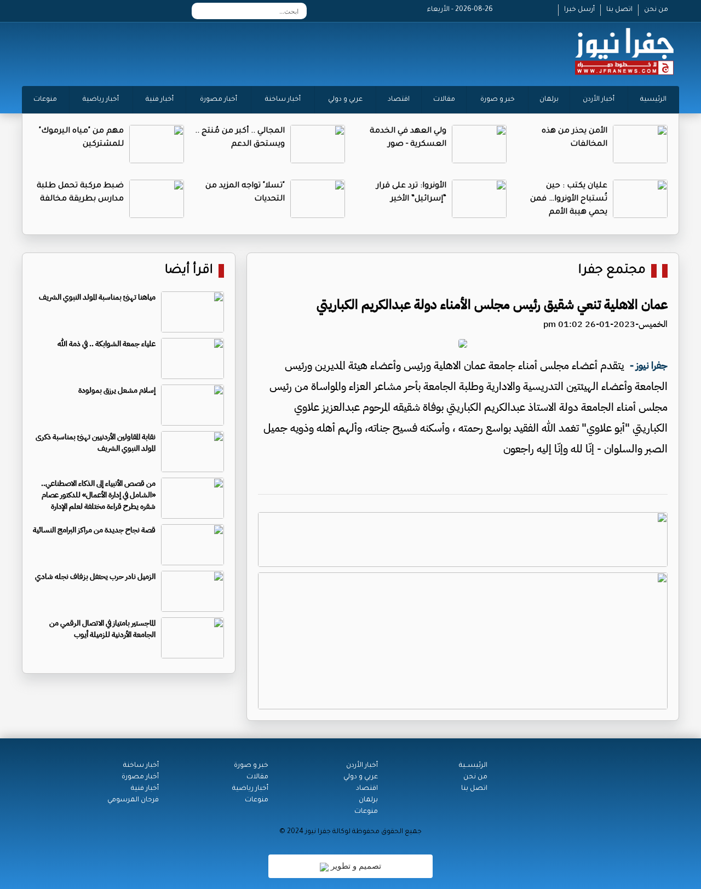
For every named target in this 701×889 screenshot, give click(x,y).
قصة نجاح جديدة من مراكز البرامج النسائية (94, 530)
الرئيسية (653, 100)
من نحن (656, 10)
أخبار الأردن (598, 100)
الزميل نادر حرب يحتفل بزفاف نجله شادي (95, 576)
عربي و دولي (345, 100)
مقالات (444, 100)
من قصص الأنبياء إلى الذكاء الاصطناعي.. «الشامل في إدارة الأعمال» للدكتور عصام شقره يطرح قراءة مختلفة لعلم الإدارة (98, 495)
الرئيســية (473, 766)
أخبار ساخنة (283, 100)
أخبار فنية (160, 100)
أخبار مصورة (218, 100)
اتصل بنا (619, 10)
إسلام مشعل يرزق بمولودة (117, 390)
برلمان (549, 100)
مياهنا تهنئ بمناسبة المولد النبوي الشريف (97, 297)
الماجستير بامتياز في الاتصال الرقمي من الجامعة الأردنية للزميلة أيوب (102, 628)
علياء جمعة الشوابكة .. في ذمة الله (107, 343)
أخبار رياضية (101, 100)
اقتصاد (399, 100)
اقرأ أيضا (189, 271)
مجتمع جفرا (612, 271)
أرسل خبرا (579, 10)
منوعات (45, 100)
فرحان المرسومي (133, 800)
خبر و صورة (497, 100)
